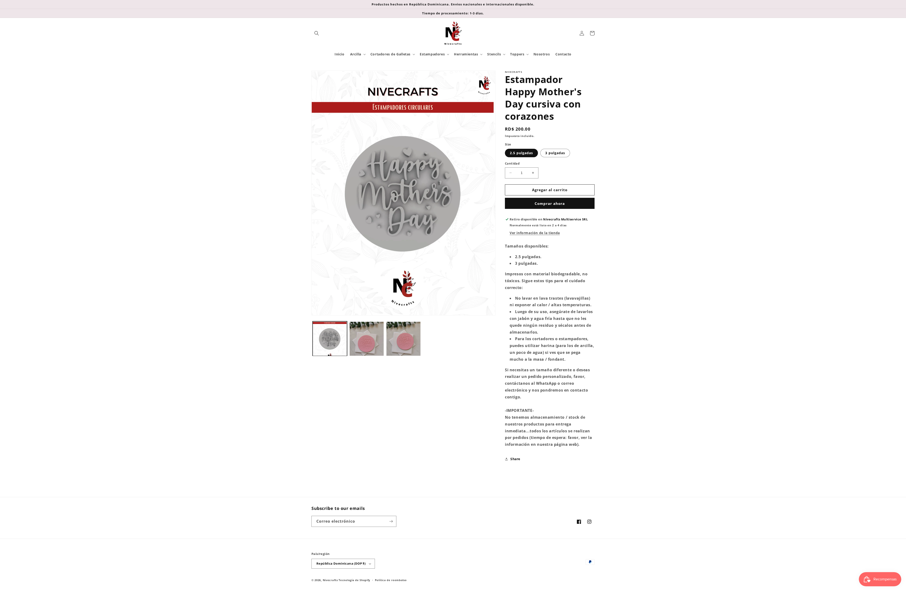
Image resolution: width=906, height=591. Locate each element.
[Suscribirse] (391, 521)
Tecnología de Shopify (354, 580)
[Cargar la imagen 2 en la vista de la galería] (366, 339)
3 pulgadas (555, 153)
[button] (316, 33)
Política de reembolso (391, 580)
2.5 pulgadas (521, 153)
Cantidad (512, 163)
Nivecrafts (330, 580)
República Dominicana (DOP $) (340, 563)
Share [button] (515, 459)
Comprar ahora (550, 203)
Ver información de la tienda (535, 233)
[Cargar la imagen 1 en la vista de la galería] (330, 339)
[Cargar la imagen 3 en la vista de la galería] (403, 339)
